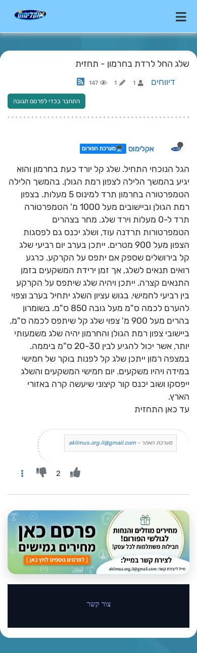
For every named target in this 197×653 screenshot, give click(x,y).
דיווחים (163, 82)
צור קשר (99, 603)
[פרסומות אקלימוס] (98, 542)
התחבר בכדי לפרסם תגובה (46, 101)
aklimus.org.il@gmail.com (102, 443)
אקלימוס (141, 148)
